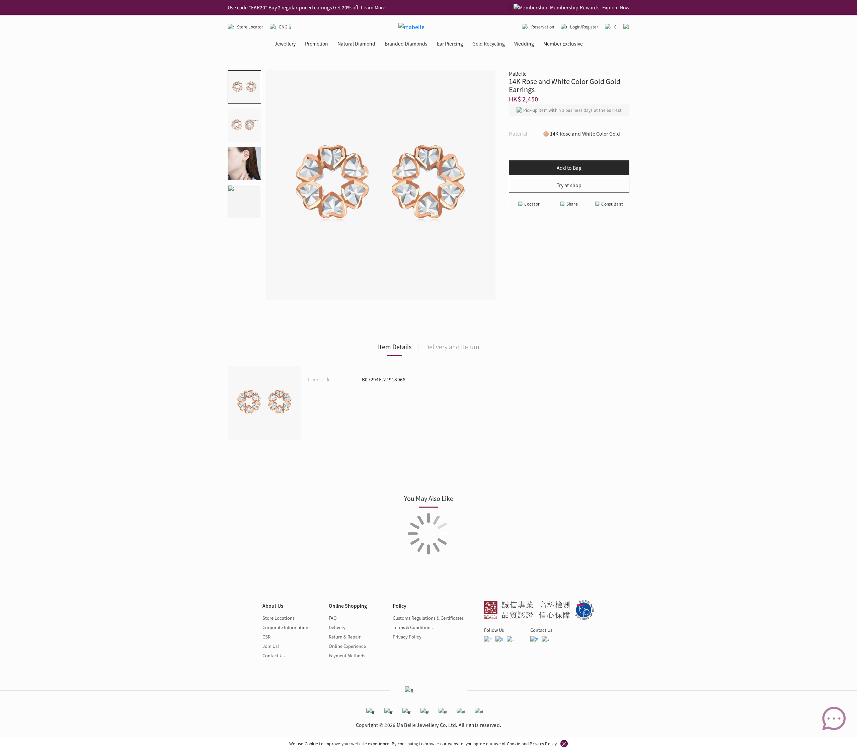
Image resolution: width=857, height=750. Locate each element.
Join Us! (270, 646)
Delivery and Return (452, 346)
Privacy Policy (543, 743)
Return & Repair (345, 636)
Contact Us (273, 655)
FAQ (333, 618)
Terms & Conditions (413, 627)
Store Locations (278, 618)
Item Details (394, 346)
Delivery (337, 627)
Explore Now (615, 7)
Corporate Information (285, 627)
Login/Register (584, 26)
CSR (266, 636)
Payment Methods (347, 655)
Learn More (373, 7)
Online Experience (347, 646)
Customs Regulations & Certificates (428, 618)
